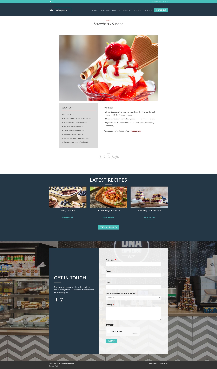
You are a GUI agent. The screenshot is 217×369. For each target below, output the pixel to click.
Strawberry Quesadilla (68, 210)
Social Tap (164, 363)
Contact (147, 10)
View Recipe (67, 217)
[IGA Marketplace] (60, 10)
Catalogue (127, 10)
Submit (111, 341)
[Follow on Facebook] (50, 1)
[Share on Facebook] (100, 157)
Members (116, 10)
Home (94, 10)
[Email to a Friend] (108, 157)
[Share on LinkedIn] (117, 157)
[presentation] (123, 331)
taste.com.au (136, 131)
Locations (104, 10)
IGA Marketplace (68, 363)
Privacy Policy (54, 366)
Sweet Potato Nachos (108, 210)
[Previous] (46, 200)
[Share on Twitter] (104, 157)
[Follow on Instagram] (52, 1)
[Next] (171, 200)
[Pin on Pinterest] (112, 157)
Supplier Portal (159, 1)
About (137, 10)
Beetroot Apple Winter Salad (149, 210)
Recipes (108, 20)
